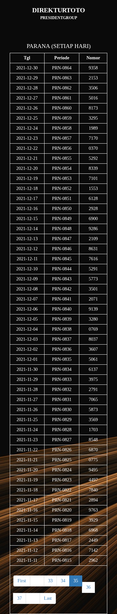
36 (88, 587)
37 (19, 598)
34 (63, 580)
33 (50, 580)
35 (75, 580)
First (22, 580)
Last (48, 598)
